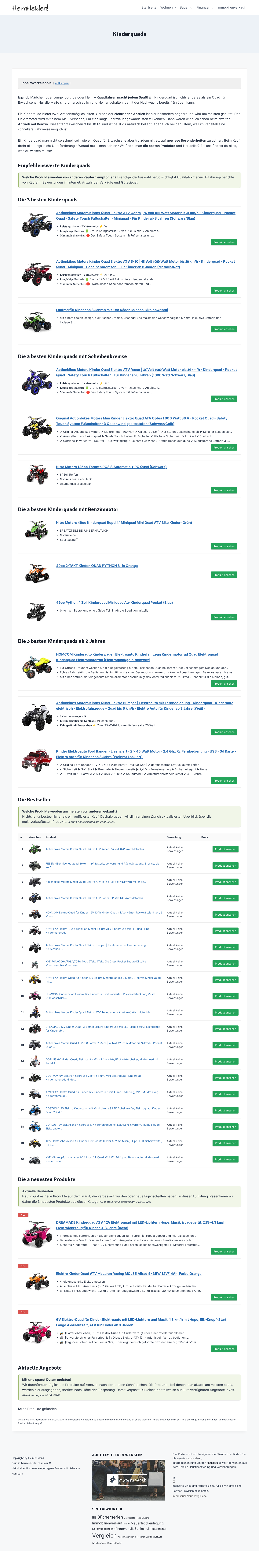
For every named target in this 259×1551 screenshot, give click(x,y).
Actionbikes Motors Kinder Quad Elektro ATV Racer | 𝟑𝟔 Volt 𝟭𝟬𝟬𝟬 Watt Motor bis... (96, 849)
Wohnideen (194, 1458)
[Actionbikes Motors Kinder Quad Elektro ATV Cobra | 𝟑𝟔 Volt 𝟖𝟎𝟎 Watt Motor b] (37, 225)
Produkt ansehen (224, 242)
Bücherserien (110, 1517)
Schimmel (142, 1529)
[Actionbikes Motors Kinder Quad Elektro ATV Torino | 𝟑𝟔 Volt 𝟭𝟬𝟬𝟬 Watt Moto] (35, 882)
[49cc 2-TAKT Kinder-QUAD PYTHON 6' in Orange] (37, 573)
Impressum (179, 1495)
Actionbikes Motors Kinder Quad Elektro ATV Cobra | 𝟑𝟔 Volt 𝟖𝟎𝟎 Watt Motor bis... (95, 898)
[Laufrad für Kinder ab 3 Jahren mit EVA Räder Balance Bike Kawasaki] (37, 322)
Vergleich (104, 1535)
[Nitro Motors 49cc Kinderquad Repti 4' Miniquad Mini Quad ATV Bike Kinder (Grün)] (37, 530)
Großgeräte (129, 1518)
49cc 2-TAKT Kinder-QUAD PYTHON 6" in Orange (97, 566)
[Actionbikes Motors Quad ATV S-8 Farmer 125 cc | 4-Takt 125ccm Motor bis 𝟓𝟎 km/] (35, 1045)
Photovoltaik (124, 1529)
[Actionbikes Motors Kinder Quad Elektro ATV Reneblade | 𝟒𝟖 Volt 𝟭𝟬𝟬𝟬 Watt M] (35, 1012)
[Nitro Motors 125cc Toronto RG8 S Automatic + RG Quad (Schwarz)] (37, 474)
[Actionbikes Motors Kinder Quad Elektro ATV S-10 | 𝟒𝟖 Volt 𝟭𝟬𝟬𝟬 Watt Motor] (37, 274)
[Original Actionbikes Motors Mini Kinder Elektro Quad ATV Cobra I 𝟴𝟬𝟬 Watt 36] (37, 428)
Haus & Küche (142, 1518)
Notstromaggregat (103, 1528)
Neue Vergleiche (197, 1495)
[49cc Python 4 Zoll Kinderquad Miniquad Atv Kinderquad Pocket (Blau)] (37, 611)
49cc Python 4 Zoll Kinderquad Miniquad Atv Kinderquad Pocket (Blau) (114, 602)
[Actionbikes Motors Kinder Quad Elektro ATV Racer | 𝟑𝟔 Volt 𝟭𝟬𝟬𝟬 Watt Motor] (37, 382)
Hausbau (212, 1462)
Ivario (126, 1523)
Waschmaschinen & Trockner (131, 1537)
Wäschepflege (99, 1543)
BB (94, 1517)
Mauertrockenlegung (147, 1523)
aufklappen (62, 83)
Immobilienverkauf (231, 7)
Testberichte (158, 1529)
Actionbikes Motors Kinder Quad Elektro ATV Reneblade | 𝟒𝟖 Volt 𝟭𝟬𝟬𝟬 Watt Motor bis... (99, 1012)
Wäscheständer (114, 1543)
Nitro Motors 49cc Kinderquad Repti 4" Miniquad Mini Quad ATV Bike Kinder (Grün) (124, 523)
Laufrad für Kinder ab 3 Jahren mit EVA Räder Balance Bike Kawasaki (112, 310)
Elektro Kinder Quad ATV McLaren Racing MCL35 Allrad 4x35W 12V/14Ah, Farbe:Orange (129, 1274)
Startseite (148, 7)
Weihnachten (154, 1536)
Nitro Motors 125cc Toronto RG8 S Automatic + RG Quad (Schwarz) (111, 467)
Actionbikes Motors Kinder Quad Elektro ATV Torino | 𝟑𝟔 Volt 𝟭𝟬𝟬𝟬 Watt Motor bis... (96, 881)
